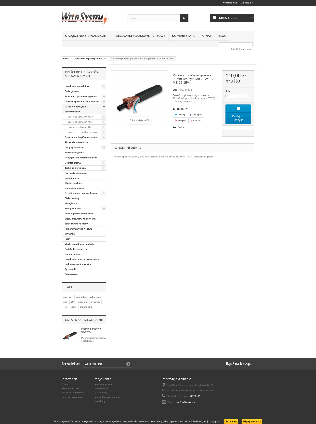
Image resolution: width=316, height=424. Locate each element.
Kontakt (234, 49)
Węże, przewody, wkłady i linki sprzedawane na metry (80, 221)
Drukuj (181, 127)
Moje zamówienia (103, 384)
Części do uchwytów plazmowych (82, 137)
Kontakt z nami (230, 2)
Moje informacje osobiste (107, 397)
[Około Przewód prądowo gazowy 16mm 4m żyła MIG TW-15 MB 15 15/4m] (70, 336)
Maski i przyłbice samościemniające (74, 185)
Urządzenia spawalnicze (85, 36)
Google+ (181, 120)
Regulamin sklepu (71, 388)
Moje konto (103, 379)
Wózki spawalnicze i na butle (79, 244)
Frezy (67, 239)
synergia (95, 302)
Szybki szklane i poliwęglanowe (81, 193)
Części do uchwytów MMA (80, 117)
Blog (222, 36)
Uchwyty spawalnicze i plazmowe (82, 101)
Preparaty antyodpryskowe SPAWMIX (78, 231)
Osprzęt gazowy (73, 163)
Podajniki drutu (73, 208)
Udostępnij (196, 114)
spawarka (81, 297)
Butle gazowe (72, 91)
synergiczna (86, 307)
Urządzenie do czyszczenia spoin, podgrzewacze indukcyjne (82, 261)
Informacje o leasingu (73, 392)
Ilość (227, 91)
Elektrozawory (72, 198)
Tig (65, 307)
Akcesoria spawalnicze (76, 142)
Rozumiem (231, 421)
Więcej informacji (252, 421)
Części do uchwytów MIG (79, 122)
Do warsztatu (184, 36)
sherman (67, 297)
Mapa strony (247, 49)
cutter (73, 307)
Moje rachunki (102, 388)
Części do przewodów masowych (83, 132)
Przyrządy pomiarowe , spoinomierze (76, 175)
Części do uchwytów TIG (79, 127)
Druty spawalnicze (74, 147)
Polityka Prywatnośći (72, 397)
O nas (206, 36)
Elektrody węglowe (74, 152)
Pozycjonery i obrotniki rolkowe (81, 157)
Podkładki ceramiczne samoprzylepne (76, 251)
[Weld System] (92, 18)
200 (73, 302)
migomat (82, 302)
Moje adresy (101, 392)
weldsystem (95, 297)
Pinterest (197, 120)
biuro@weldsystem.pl (185, 402)
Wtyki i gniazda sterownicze (79, 213)
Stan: (175, 90)
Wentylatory (71, 203)
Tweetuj (181, 114)
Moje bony (100, 401)
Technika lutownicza (75, 168)
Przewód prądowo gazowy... (91, 330)
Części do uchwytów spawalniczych (75, 109)
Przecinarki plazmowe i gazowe (139, 36)
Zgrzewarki (70, 269)
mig (65, 302)
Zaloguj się (247, 2)
